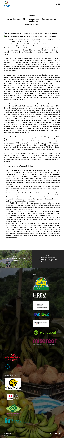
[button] (59, 4)
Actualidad (32, 15)
